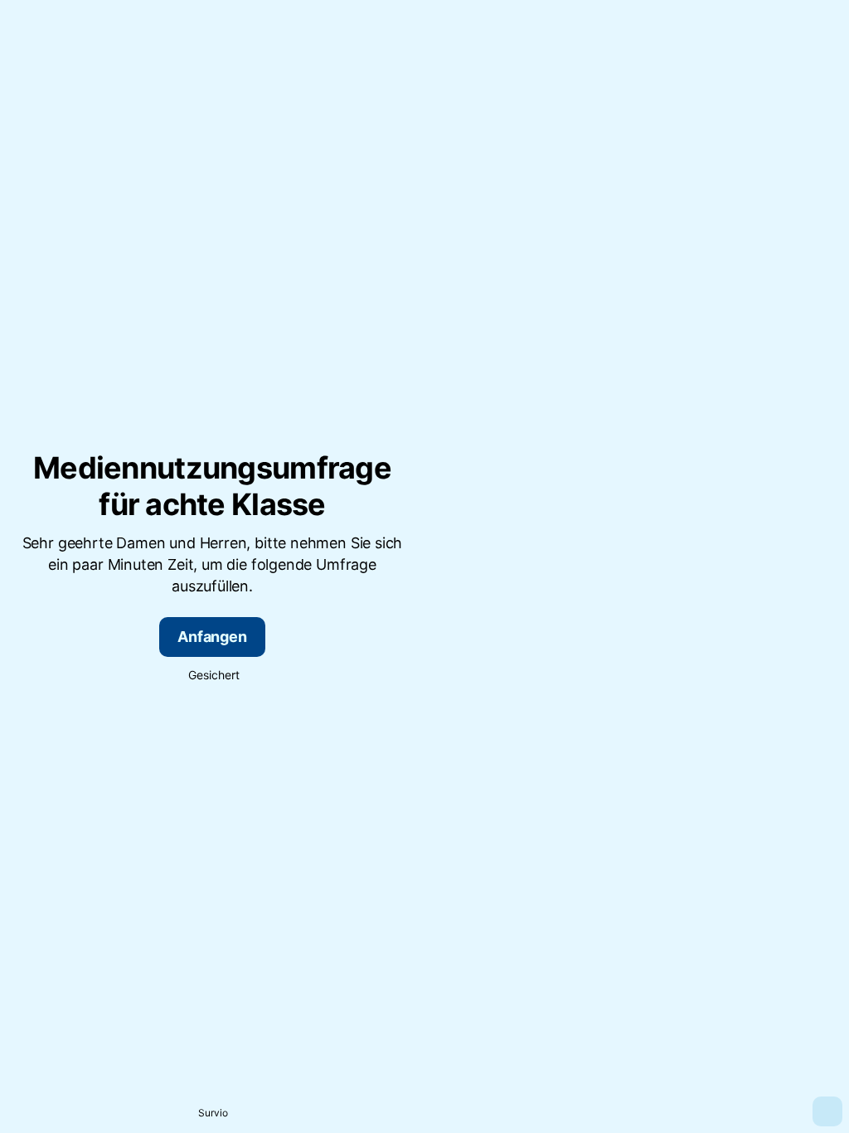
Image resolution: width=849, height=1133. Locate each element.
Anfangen (212, 636)
